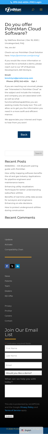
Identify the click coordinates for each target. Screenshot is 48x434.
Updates (9, 239)
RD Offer (9, 296)
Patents (8, 281)
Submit (9, 416)
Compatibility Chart (14, 249)
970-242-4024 (20, 2)
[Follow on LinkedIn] (17, 266)
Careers (8, 316)
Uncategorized (12, 43)
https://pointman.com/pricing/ (24, 55)
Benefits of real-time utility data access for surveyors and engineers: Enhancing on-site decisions (23, 200)
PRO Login (35, 2)
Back (24, 134)
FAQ (22, 43)
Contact (8, 321)
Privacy (8, 306)
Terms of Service (13, 410)
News (7, 276)
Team (7, 286)
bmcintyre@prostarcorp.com (19, 78)
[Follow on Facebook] (7, 266)
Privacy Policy (27, 407)
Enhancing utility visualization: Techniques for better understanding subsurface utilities (23, 189)
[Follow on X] (12, 266)
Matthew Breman (16, 40)
